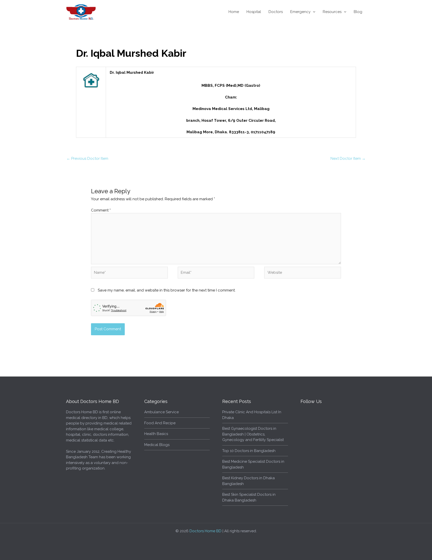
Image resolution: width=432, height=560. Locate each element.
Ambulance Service (161, 412)
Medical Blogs (157, 444)
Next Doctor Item (348, 158)
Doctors (275, 12)
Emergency (300, 12)
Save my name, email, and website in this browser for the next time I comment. (167, 290)
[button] (312, 11)
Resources (332, 12)
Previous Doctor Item (87, 158)
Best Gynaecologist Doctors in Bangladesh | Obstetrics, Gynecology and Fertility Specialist (253, 434)
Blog (358, 12)
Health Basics (156, 434)
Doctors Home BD (206, 531)
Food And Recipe (160, 423)
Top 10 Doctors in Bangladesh (249, 450)
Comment (101, 210)
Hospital (253, 12)
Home (233, 12)
